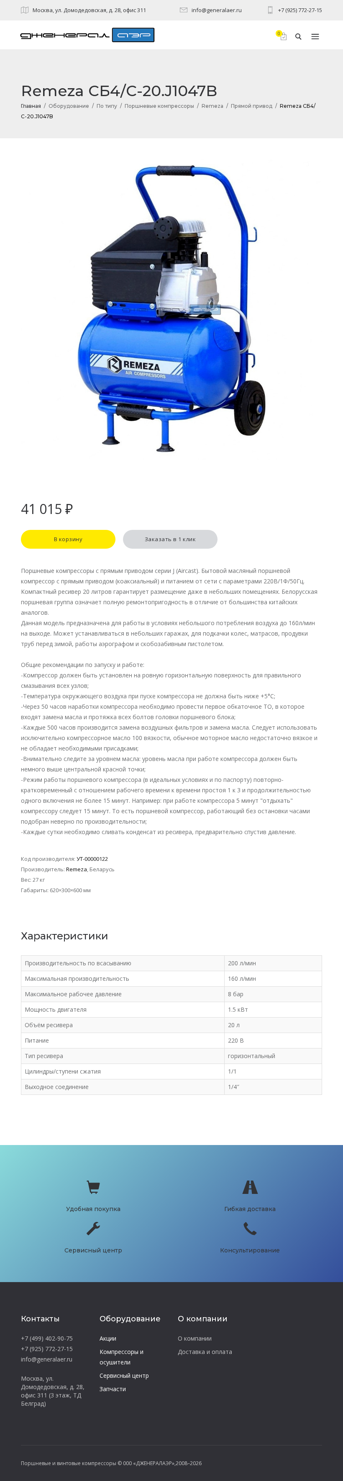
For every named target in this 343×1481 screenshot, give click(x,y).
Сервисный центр (124, 1375)
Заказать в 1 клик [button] (170, 539)
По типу (107, 106)
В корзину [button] (68, 539)
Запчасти (113, 1389)
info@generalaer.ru (217, 10)
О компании (195, 1338)
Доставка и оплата (205, 1352)
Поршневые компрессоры (159, 106)
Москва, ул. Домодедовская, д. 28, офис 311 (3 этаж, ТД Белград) (52, 1390)
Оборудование (69, 106)
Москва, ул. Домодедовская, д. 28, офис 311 (89, 10)
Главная (31, 106)
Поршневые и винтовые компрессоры (68, 1463)
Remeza (212, 106)
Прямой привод (251, 106)
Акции (108, 1338)
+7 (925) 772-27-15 (300, 10)
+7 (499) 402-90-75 (47, 1338)
